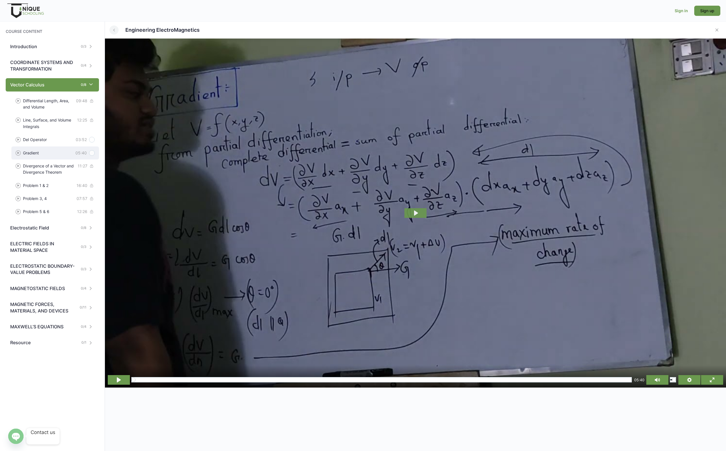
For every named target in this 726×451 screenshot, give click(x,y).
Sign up (707, 10)
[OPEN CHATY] (16, 436)
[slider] (381, 379)
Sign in (681, 10)
